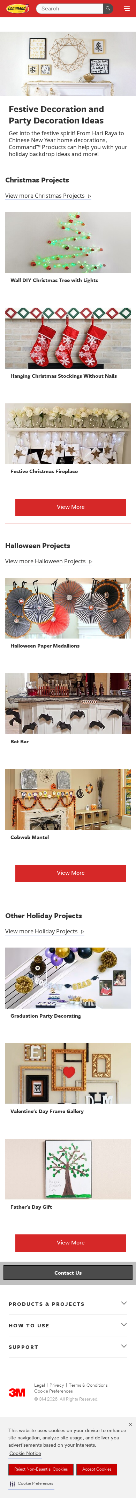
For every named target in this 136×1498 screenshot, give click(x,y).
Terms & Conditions (88, 1385)
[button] (31, 1484)
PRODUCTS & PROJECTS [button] (47, 1303)
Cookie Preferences (53, 1391)
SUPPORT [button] (24, 1346)
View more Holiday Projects (41, 931)
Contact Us (68, 1272)
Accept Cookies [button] (96, 1469)
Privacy (57, 1385)
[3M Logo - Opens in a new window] (18, 8)
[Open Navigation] (127, 9)
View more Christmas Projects (45, 195)
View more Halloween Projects (45, 561)
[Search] (108, 8)
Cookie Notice (25, 1453)
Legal (39, 1385)
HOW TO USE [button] (29, 1325)
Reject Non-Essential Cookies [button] (41, 1469)
